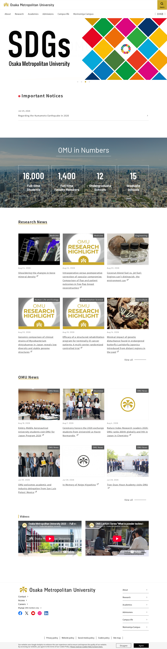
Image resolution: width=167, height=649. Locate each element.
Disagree (123, 645)
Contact (22, 596)
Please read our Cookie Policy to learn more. (86, 646)
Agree (141, 645)
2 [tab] (81, 81)
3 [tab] (85, 81)
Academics (127, 604)
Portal (28, 607)
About (125, 589)
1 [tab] (77, 81)
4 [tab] (89, 81)
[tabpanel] (83, 49)
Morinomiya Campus (131, 627)
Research (127, 597)
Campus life (128, 619)
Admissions (128, 612)
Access (21, 600)
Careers (22, 604)
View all (128, 359)
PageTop (161, 635)
